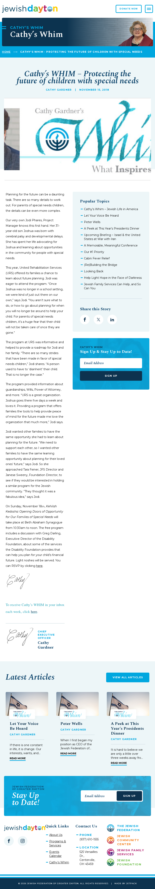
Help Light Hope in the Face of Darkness (113, 278)
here (39, 566)
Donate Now (128, 8)
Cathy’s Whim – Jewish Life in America (111, 209)
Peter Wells (92, 222)
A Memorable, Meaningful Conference (111, 245)
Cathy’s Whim (59, 862)
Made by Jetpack (125, 883)
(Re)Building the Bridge (100, 265)
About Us (55, 835)
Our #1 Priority (94, 252)
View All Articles (128, 677)
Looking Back (93, 271)
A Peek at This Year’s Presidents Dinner (111, 228)
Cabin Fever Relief (97, 258)
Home (6, 51)
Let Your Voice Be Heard (101, 215)
